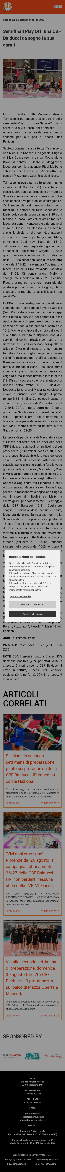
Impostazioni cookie (20, 596)
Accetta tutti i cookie (32, 614)
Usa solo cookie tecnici (32, 604)
